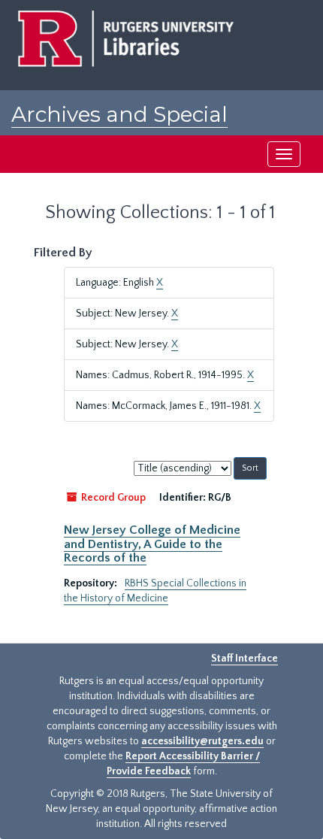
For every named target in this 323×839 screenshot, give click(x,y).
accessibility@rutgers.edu (202, 741)
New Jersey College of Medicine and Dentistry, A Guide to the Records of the (152, 544)
